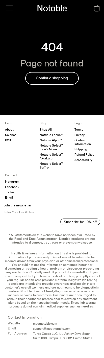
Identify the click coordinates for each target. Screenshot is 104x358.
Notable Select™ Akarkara (51, 156)
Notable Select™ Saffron (51, 165)
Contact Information (82, 142)
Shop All (46, 129)
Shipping (80, 149)
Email (9, 197)
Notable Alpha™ (51, 140)
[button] (9, 8)
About (9, 129)
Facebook (12, 187)
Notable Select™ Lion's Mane (51, 147)
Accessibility (83, 160)
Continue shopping (52, 78)
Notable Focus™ (51, 135)
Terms (78, 129)
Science (11, 135)
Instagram (12, 181)
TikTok (9, 192)
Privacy (79, 135)
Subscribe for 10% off (80, 222)
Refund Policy (84, 154)
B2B (8, 140)
